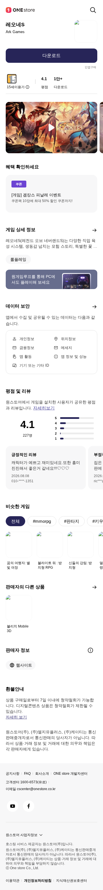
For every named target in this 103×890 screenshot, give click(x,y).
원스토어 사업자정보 (21, 835)
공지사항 (12, 774)
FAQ (27, 774)
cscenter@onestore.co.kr (36, 789)
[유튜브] (12, 806)
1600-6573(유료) (33, 782)
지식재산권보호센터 (71, 881)
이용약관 (12, 881)
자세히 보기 (16, 717)
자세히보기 (44, 407)
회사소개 (42, 774)
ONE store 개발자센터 (71, 774)
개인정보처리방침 (38, 881)
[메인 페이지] (20, 10)
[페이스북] (28, 806)
